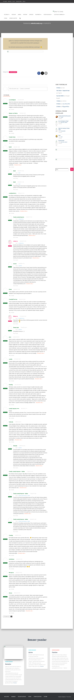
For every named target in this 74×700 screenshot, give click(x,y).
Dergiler (31, 14)
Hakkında (9, 1)
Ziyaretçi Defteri (19, 1)
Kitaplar (25, 14)
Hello (59, 135)
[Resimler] (13, 652)
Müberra (15, 316)
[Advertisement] (44, 7)
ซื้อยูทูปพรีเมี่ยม (66, 106)
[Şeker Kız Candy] (58, 12)
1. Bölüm (58, 101)
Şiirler (31, 652)
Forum (13, 1)
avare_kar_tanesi (64, 122)
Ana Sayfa (5, 1)
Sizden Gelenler (47, 14)
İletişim (24, 1)
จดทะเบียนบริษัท (66, 103)
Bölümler (6, 14)
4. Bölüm (58, 87)
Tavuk (62, 117)
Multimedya (38, 14)
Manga (19, 14)
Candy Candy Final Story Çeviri (64, 115)
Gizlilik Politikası (22, 696)
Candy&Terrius (21, 318)
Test (61, 136)
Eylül (19, 172)
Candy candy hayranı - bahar (24, 495)
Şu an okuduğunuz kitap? (63, 121)
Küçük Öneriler (61, 140)
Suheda (19, 447)
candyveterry (21, 219)
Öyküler (54, 652)
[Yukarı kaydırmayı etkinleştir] (71, 697)
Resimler (8, 664)
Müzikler (14, 14)
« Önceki (6, 616)
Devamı (15, 682)
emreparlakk (63, 131)
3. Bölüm (58, 103)
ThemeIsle (68, 696)
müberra (15, 241)
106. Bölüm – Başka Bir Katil (62, 90)
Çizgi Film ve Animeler (59, 14)
